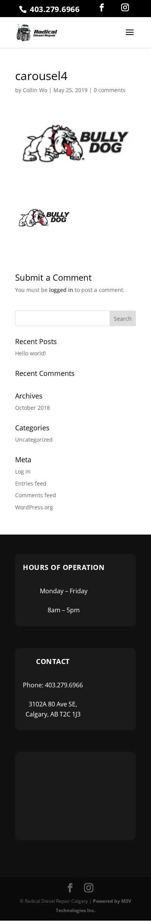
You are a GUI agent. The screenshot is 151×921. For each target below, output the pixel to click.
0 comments (109, 90)
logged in (61, 290)
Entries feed (30, 483)
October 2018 (32, 407)
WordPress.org (34, 507)
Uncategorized (34, 439)
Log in (23, 471)
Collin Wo (35, 90)
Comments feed (35, 495)
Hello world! (30, 353)
